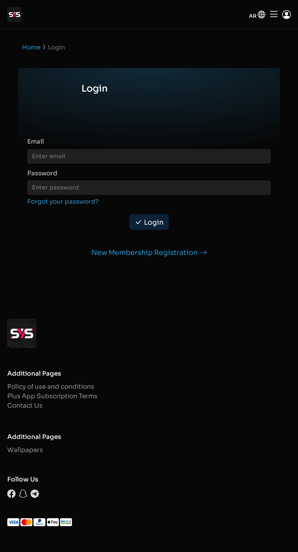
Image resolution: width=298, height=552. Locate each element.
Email (35, 141)
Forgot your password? (62, 201)
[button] (257, 14)
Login (154, 222)
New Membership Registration (144, 252)
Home (31, 47)
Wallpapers (25, 450)
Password (42, 173)
